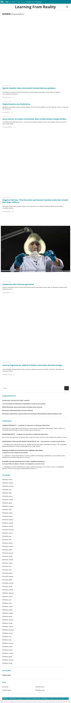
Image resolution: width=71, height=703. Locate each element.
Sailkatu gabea (6, 85)
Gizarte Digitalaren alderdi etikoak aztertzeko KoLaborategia (32, 365)
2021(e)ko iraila (6, 569)
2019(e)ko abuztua (7, 643)
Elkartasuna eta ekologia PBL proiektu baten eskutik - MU (20, 441)
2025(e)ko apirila (7, 503)
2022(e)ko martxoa (7, 553)
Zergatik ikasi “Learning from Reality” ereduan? (16, 400)
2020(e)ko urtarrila (7, 626)
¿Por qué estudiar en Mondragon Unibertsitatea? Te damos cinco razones (24, 403)
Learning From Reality (35, 7)
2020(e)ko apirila (7, 616)
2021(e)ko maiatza (7, 576)
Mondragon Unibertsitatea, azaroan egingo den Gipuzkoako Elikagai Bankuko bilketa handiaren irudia (32, 413)
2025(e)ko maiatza (7, 499)
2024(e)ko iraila (6, 509)
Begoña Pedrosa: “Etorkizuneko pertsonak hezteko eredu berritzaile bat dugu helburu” (35, 201)
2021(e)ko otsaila (7, 586)
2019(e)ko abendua (8, 630)
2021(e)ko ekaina (7, 573)
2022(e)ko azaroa (7, 533)
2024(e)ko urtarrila (7, 523)
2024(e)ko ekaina (7, 516)
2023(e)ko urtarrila (7, 526)
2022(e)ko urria (6, 536)
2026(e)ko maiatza (7, 483)
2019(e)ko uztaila (7, 646)
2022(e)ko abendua (8, 529)
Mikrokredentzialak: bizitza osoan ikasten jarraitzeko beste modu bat (22, 407)
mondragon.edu (29, 1)
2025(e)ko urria (6, 489)
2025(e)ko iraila (6, 493)
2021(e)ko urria (6, 566)
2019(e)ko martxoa (7, 660)
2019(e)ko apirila (7, 656)
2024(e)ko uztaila (7, 513)
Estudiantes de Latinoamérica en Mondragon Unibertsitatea (34, 425)
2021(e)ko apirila (7, 579)
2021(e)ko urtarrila (7, 589)
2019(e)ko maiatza (7, 653)
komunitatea (38, 1)
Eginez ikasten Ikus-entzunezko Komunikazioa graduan (29, 88)
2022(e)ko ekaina (7, 543)
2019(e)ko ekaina (7, 650)
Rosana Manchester (8, 434)
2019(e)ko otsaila (7, 663)
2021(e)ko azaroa (7, 563)
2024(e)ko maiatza (7, 519)
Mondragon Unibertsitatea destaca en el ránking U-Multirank (22, 450)
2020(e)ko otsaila (7, 623)
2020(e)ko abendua (8, 593)
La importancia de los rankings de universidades (15, 452)
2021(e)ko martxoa (7, 583)
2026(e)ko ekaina (7, 479)
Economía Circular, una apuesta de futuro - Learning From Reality (23, 461)
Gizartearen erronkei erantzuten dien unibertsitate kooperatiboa (34, 119)
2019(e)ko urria (6, 636)
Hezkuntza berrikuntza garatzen (18, 284)
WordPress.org (40, 690)
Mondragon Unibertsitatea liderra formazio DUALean (17, 410)
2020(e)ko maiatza (7, 613)
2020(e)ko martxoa (7, 620)
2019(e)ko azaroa (7, 633)
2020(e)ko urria (6, 600)
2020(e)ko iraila (6, 603)
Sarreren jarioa (40, 687)
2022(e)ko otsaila (7, 556)
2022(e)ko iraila (6, 539)
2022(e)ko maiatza (7, 546)
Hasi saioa (5, 687)
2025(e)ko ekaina (7, 496)
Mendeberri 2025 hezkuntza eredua (53, 206)
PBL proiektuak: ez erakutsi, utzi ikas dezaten (53, 441)
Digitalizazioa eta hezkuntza (16, 104)
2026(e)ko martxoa (7, 486)
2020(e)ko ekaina (7, 610)
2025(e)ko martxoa (7, 506)
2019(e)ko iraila (6, 640)
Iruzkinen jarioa (6, 690)
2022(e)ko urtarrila (7, 559)
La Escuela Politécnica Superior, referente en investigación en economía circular (23, 464)
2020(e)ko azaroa (7, 596)
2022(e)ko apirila (7, 549)
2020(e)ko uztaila (7, 606)
